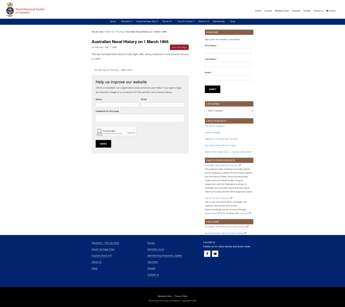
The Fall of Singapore (215, 126)
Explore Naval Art (102, 255)
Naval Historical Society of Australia (25, 9)
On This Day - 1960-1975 (119, 70)
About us (96, 261)
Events (151, 242)
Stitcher (244, 213)
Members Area (155, 249)
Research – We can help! (105, 242)
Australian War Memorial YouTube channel (225, 226)
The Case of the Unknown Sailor (220, 145)
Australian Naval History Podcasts (221, 165)
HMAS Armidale (212, 132)
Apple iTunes (211, 213)
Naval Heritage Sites (103, 249)
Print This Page (179, 47)
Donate (151, 268)
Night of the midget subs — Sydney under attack (228, 151)
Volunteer (152, 261)
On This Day (100, 70)
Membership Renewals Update (164, 255)
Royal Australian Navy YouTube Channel (224, 233)
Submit (103, 143)
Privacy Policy (180, 296)
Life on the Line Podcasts (217, 198)
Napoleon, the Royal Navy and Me (221, 138)
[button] (338, 8)
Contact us (153, 274)
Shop (94, 268)
